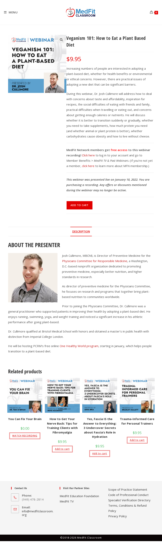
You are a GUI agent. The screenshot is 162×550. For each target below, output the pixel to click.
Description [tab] (81, 231)
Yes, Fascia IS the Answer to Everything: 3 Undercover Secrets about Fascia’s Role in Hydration (99, 428)
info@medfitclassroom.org (37, 513)
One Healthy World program (79, 346)
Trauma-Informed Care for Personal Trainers (137, 421)
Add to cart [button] (62, 449)
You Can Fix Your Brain (24, 419)
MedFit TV (67, 501)
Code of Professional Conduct (128, 495)
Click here (88, 155)
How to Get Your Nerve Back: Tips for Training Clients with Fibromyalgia (62, 425)
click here (88, 166)
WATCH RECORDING (24, 435)
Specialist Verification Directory (129, 500)
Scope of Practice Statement (127, 489)
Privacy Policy (117, 516)
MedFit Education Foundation (79, 496)
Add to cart (80, 205)
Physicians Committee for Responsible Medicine (94, 261)
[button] (61, 40)
